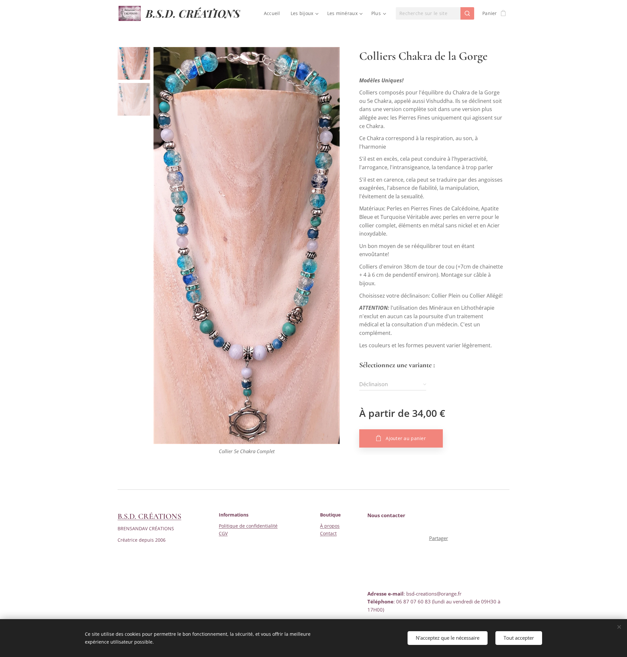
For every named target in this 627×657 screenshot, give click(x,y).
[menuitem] (273, 13)
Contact (328, 533)
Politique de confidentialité (248, 526)
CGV (223, 533)
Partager (438, 538)
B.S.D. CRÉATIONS (149, 516)
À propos (330, 526)
